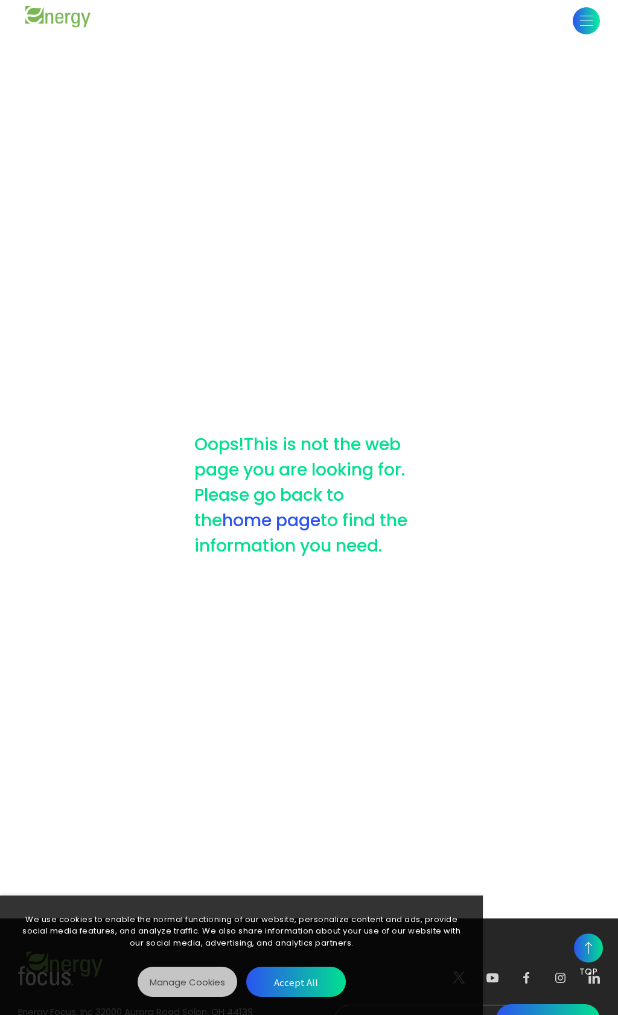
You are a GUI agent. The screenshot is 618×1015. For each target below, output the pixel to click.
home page (271, 520)
